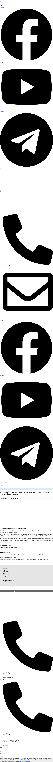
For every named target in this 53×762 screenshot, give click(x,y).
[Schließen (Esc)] (4, 756)
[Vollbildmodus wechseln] (1, 756)
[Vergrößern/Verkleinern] (0, 756)
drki (1, 1)
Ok (19, 761)
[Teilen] (3, 756)
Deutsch (4, 581)
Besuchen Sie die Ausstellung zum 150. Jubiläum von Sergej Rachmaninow (18, 591)
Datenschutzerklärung (25, 761)
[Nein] (30, 761)
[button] (26, 5)
